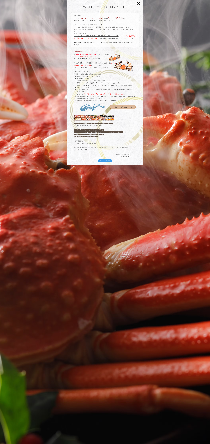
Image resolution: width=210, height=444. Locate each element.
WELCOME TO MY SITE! (105, 7)
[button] (138, 3)
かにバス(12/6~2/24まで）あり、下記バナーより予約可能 (91, 67)
